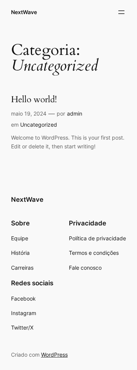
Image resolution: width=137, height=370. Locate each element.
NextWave (24, 12)
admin (74, 113)
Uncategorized (38, 124)
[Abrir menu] (121, 12)
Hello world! (34, 100)
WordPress (54, 354)
